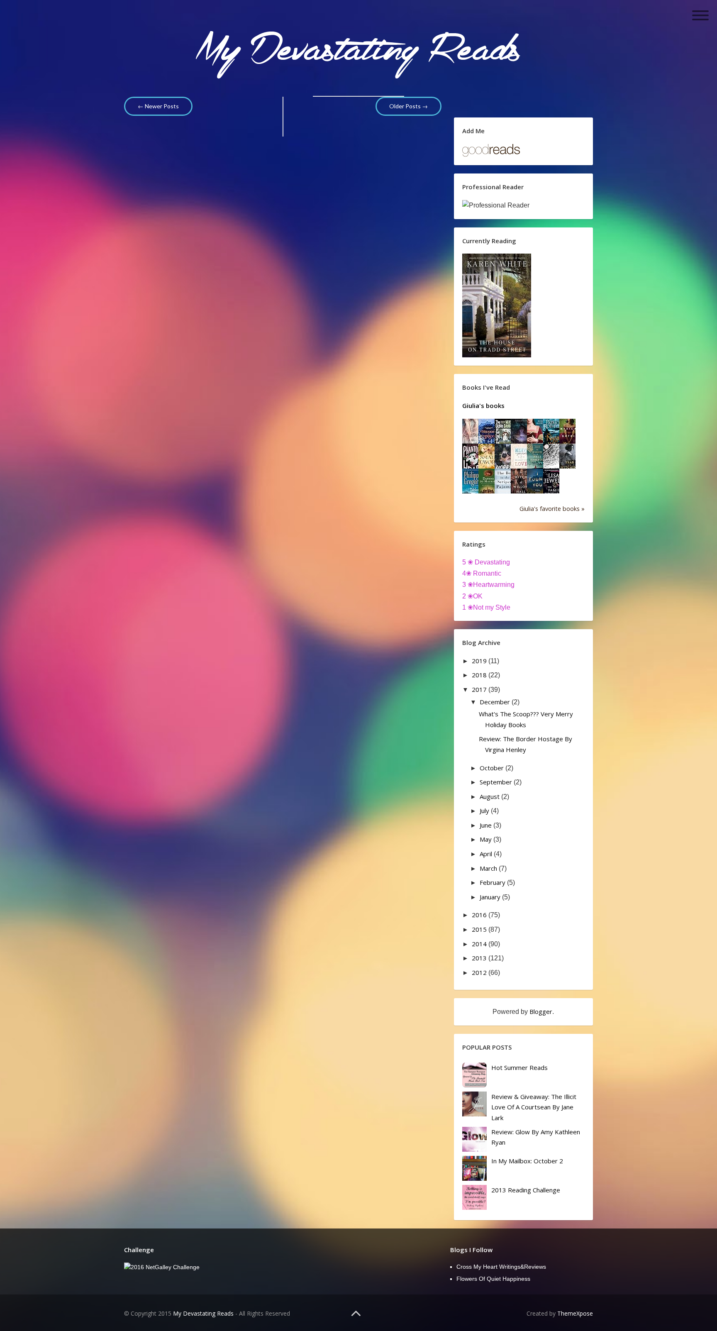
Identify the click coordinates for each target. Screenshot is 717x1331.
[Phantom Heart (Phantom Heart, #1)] (472, 458)
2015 (480, 929)
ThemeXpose (575, 1313)
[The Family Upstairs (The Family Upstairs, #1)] (553, 483)
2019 (480, 661)
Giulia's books (483, 405)
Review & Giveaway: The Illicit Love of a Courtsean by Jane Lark (533, 1107)
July (485, 810)
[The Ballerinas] (472, 433)
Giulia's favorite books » (552, 509)
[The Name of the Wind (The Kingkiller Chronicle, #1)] (553, 433)
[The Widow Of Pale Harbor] (537, 458)
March (489, 868)
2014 (480, 944)
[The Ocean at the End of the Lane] (504, 433)
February (493, 882)
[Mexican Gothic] (569, 433)
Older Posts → (408, 106)
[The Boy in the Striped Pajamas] (505, 483)
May (486, 839)
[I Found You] (537, 483)
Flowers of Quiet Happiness (493, 1278)
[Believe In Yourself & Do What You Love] (521, 458)
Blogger (540, 1011)
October (492, 768)
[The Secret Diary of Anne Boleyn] (537, 433)
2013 (480, 958)
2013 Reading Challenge (525, 1190)
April (487, 854)
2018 (480, 675)
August (490, 796)
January (491, 897)
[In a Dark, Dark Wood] (553, 458)
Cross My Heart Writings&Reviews (501, 1266)
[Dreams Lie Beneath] (521, 433)
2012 (480, 972)
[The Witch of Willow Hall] (521, 483)
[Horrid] (505, 458)
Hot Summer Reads (519, 1067)
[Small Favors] (488, 458)
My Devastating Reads (203, 1313)
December (496, 702)
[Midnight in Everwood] (488, 433)
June (486, 825)
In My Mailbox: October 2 (527, 1161)
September (497, 782)
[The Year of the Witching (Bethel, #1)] (569, 458)
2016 (480, 915)
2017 (480, 689)
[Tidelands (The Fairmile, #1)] (472, 483)
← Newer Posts (158, 106)
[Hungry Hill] (488, 483)
